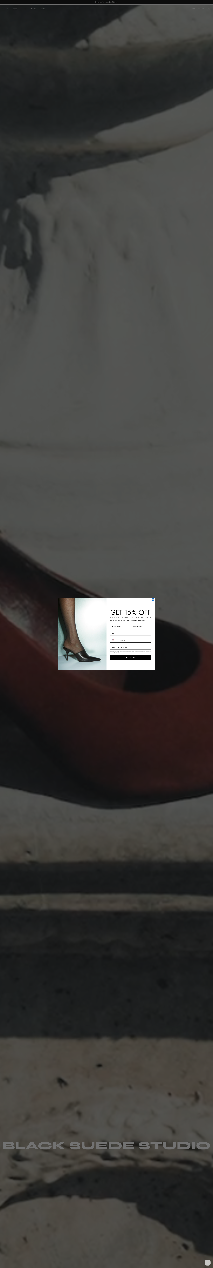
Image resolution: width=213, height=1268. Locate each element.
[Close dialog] (153, 599)
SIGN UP (130, 657)
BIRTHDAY (114, 643)
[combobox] (114, 640)
